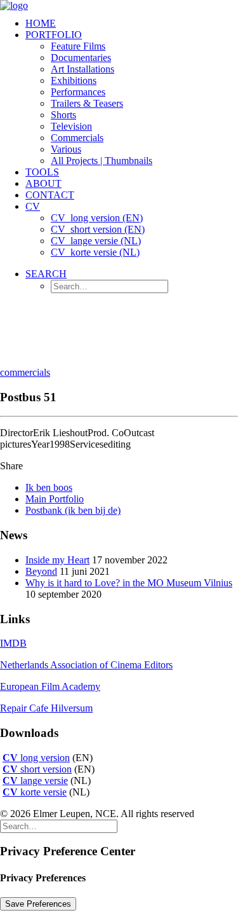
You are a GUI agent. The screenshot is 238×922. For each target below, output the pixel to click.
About (43, 183)
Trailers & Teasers (87, 103)
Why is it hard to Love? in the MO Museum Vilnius (128, 582)
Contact (49, 194)
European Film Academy (50, 686)
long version (36, 757)
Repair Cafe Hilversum (46, 708)
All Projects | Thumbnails (101, 160)
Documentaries (81, 57)
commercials (25, 372)
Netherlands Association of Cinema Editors (86, 664)
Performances (78, 91)
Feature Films (78, 46)
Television (71, 126)
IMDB (13, 643)
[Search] (58, 825)
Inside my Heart (57, 559)
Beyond (41, 571)
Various (66, 149)
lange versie (35, 780)
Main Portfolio (54, 498)
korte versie (35, 792)
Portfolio (53, 34)
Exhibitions (73, 80)
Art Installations (82, 69)
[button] (46, 273)
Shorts (63, 114)
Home (40, 23)
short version (37, 769)
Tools (42, 172)
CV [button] (32, 206)
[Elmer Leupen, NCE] (119, 4)
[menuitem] (131, 23)
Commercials (77, 137)
